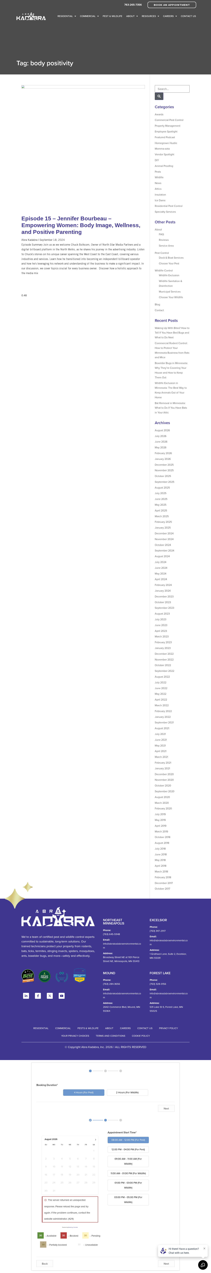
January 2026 (163, 459)
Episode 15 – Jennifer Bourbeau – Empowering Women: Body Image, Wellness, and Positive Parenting (80, 225)
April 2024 (161, 579)
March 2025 (162, 516)
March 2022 (162, 705)
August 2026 (162, 430)
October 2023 (163, 602)
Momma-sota (162, 148)
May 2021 (160, 745)
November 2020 (164, 780)
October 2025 (163, 476)
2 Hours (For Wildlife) (127, 1092)
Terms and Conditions (110, 1035)
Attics (158, 189)
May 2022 (160, 694)
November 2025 (164, 470)
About (130, 16)
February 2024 (163, 585)
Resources (149, 16)
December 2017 (164, 883)
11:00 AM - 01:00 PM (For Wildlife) (128, 1173)
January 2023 (163, 648)
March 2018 (161, 871)
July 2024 (160, 562)
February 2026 (163, 453)
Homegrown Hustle (166, 143)
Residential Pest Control (168, 206)
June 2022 (161, 688)
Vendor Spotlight (164, 154)
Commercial (88, 16)
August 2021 (162, 728)
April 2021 (160, 751)
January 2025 (163, 527)
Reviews (164, 240)
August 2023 (162, 613)
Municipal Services (170, 291)
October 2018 (162, 837)
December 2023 (164, 596)
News (158, 183)
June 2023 (161, 625)
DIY (157, 160)
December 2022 (164, 654)
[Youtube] (62, 996)
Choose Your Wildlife (171, 297)
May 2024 (160, 573)
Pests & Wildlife (88, 1028)
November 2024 (164, 539)
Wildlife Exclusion (169, 275)
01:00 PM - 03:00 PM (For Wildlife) (128, 1185)
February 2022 (163, 711)
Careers (168, 16)
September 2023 (164, 608)
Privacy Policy (168, 1028)
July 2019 (160, 814)
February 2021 (163, 762)
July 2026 (160, 436)
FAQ (161, 234)
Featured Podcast (165, 137)
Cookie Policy (141, 1035)
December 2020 (164, 774)
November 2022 (164, 659)
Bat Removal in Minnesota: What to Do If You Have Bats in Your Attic (171, 407)
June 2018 (161, 854)
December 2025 (164, 464)
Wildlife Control (164, 270)
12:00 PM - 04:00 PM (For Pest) (128, 1149)
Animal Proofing (164, 166)
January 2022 (163, 717)
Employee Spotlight (166, 131)
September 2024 (164, 550)
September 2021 (164, 722)
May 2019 (160, 820)
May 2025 (160, 504)
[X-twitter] (50, 996)
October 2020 (163, 785)
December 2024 (164, 533)
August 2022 (162, 676)
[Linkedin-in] (26, 996)
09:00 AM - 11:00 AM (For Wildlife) (128, 1161)
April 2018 (160, 865)
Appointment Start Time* (122, 1132)
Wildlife (159, 177)
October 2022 (163, 665)
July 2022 (160, 682)
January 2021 (162, 768)
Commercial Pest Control (169, 120)
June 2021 (161, 739)
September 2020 (164, 791)
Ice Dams (160, 200)
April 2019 (160, 825)
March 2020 (162, 803)
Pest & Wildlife (112, 16)
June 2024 (161, 568)
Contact (159, 310)
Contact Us (188, 16)
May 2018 (160, 860)
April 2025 (161, 510)
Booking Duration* (47, 1085)
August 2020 (162, 797)
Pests (158, 171)
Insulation (160, 194)
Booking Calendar (73, 1227)
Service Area (166, 245)
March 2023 (162, 636)
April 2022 (161, 699)
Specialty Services (165, 211)
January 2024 (163, 590)
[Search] (159, 96)
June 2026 (161, 441)
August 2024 (162, 556)
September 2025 (164, 482)
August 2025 (162, 487)
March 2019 (161, 831)
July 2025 (160, 493)
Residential (65, 16)
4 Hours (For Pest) (83, 1092)
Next (166, 1108)
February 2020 (163, 808)
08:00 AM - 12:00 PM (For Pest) (128, 1140)
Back (45, 1263)
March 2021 (161, 757)
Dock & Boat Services (171, 257)
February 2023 (163, 642)
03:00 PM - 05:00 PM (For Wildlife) (128, 1199)
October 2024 (163, 545)
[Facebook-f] (38, 996)
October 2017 (162, 888)
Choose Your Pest (169, 263)
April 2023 (161, 631)
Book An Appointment (172, 4)
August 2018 (162, 843)
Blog (157, 304)
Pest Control (162, 253)
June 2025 (161, 499)
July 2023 (160, 619)
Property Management (167, 125)
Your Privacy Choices (75, 1035)
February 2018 (163, 877)
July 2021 (160, 734)
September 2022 (164, 671)
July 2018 (160, 848)
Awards (159, 114)
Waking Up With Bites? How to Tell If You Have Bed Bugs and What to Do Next (172, 332)
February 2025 (163, 522)
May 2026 (160, 447)
